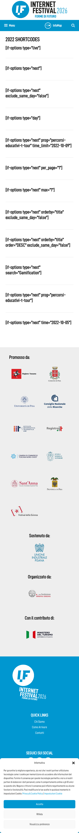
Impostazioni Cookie (53, 793)
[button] (73, 763)
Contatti (39, 732)
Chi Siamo (39, 721)
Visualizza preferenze (40, 824)
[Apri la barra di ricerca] (73, 25)
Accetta (39, 804)
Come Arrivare (39, 727)
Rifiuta (40, 814)
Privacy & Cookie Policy (32, 793)
